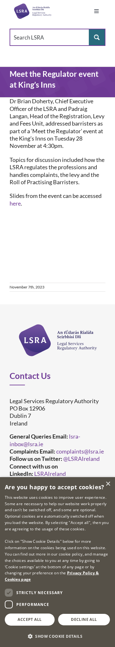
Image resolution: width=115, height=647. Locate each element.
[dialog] (57, 562)
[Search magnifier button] (97, 37)
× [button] (107, 484)
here (15, 203)
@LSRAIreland (81, 458)
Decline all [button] (84, 619)
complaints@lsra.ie (80, 451)
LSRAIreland (50, 473)
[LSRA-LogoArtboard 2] (33, 11)
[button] (57, 636)
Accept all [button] (30, 619)
